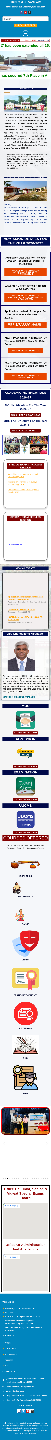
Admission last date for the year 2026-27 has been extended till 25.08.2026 (25, 260)
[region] (25, 61)
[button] (25, 33)
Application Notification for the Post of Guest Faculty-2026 (25, 592)
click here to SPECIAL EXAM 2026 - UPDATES (25, 177)
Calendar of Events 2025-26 (21, 604)
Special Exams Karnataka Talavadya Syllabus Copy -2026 (22, 475)
